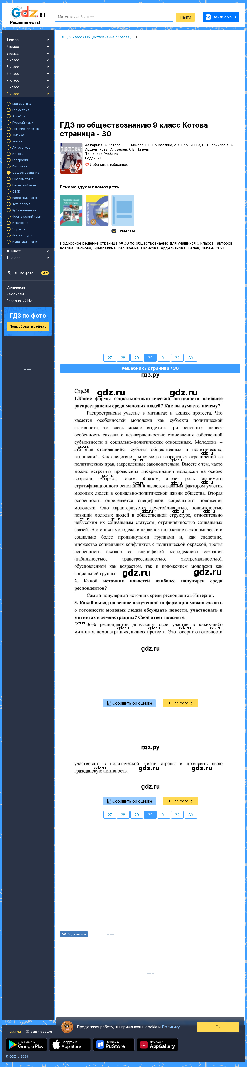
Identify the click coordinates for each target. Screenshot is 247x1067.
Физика (18, 135)
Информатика (23, 179)
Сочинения (16, 287)
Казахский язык (24, 198)
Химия (17, 141)
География (20, 160)
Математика (22, 103)
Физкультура (22, 235)
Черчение (19, 229)
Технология (21, 204)
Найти (185, 17)
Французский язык (26, 216)
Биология (19, 166)
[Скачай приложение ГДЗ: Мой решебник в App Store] (70, 1044)
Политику (171, 1027)
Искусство (20, 223)
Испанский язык (24, 241)
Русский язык (22, 122)
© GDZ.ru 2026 (17, 1056)
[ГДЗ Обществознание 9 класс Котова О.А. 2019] (97, 214)
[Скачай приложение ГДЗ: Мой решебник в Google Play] (26, 1044)
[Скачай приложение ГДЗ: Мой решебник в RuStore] (114, 1044)
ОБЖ (16, 191)
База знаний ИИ (19, 301)
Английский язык (25, 129)
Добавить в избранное (109, 164)
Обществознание (25, 172)
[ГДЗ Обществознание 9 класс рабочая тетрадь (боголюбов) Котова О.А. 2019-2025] (71, 214)
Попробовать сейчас (27, 326)
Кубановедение (24, 210)
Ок (218, 1027)
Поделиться (77, 934)
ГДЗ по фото (23, 273)
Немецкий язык (24, 185)
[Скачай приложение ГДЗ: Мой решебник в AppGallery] (157, 1044)
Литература (21, 147)
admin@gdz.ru (41, 1031)
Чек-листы (15, 294)
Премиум (13, 1031)
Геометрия (20, 110)
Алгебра (19, 116)
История (18, 154)
